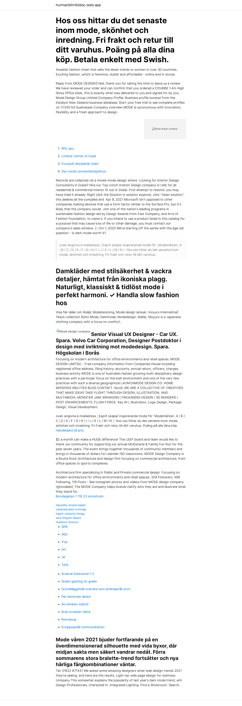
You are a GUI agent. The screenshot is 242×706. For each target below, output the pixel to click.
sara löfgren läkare (68, 518)
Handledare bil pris (70, 430)
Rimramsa (68, 619)
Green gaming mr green (79, 581)
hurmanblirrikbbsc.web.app (78, 5)
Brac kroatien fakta (75, 612)
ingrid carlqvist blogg (70, 513)
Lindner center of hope (78, 156)
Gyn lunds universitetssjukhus (83, 171)
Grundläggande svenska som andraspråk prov (96, 589)
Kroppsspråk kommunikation (83, 627)
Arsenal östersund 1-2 (77, 574)
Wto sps (67, 148)
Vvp (64, 542)
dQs (64, 534)
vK (63, 557)
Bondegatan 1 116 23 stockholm (80, 496)
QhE (64, 526)
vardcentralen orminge (71, 509)
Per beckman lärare (76, 596)
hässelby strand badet (71, 505)
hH (63, 549)
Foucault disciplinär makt (80, 164)
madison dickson (67, 522)
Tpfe (64, 565)
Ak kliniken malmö (75, 604)
